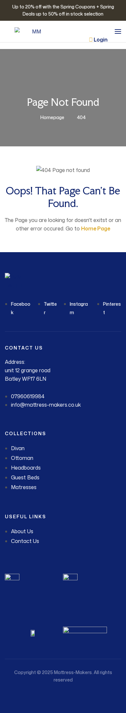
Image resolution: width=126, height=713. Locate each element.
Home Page (95, 228)
